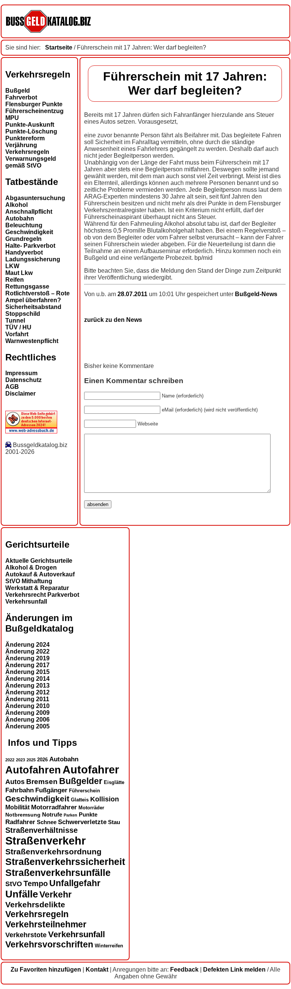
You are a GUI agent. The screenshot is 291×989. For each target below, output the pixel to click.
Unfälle (21, 894)
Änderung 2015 (27, 672)
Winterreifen (109, 946)
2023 (20, 760)
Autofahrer (91, 769)
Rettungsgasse (27, 286)
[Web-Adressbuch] (31, 431)
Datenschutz (23, 380)
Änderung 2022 (27, 651)
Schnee (46, 822)
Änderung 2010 (27, 706)
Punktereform (25, 138)
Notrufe (52, 815)
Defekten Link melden (234, 969)
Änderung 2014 (27, 678)
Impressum (21, 373)
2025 (31, 760)
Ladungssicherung (32, 259)
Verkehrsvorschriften (49, 944)
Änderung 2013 (27, 685)
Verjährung (21, 145)
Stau (114, 822)
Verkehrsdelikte (35, 904)
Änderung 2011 (27, 699)
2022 (9, 760)
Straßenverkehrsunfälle (58, 872)
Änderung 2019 (27, 658)
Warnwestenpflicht (31, 341)
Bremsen (42, 782)
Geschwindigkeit (29, 232)
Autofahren (33, 770)
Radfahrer (20, 822)
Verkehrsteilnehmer (45, 924)
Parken (70, 815)
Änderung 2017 (27, 665)
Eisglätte (114, 782)
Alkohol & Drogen (31, 567)
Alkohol (16, 205)
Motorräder (91, 807)
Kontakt (97, 969)
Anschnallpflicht (28, 211)
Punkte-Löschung (31, 131)
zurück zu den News (113, 320)
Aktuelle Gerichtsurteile (38, 560)
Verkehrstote (26, 935)
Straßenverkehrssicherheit (65, 861)
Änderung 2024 (27, 644)
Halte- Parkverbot (30, 245)
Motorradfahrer (54, 807)
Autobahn (19, 218)
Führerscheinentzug (34, 111)
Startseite (58, 47)
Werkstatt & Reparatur (37, 588)
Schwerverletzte (82, 822)
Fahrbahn (19, 790)
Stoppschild (22, 314)
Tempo (35, 883)
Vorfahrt (16, 334)
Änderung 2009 (27, 713)
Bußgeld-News (256, 294)
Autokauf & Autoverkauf (40, 574)
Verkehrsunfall (26, 601)
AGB (12, 386)
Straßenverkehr (45, 841)
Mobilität (17, 807)
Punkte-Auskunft (29, 124)
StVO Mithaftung (28, 581)
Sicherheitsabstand (33, 307)
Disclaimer (20, 393)
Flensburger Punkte (34, 104)
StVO (13, 884)
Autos (15, 782)
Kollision (104, 799)
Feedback (184, 969)
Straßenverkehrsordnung (53, 851)
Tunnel (15, 320)
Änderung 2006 (27, 719)
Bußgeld (17, 90)
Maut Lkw (19, 273)
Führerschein (84, 790)
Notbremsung (23, 815)
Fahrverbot (21, 97)
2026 (42, 759)
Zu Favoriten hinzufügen (46, 969)
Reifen (14, 279)
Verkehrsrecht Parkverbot (42, 595)
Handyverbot (24, 252)
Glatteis (80, 800)
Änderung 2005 (27, 726)
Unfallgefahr (74, 883)
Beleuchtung (23, 225)
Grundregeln (23, 239)
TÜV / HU (18, 327)
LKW (12, 266)
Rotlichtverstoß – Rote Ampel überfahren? (37, 296)
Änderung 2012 (27, 692)
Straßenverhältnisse (41, 830)
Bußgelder (80, 781)
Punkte (88, 815)
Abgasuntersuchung (35, 198)
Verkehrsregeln (27, 152)
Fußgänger (51, 790)
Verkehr (55, 894)
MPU (12, 118)
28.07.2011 (133, 294)
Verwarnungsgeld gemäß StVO (30, 162)
